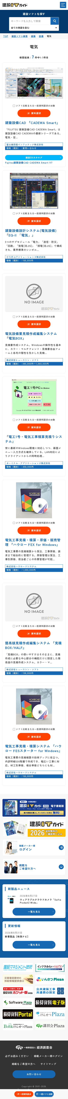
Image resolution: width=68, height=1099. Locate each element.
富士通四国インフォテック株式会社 (24, 144)
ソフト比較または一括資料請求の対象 (35, 105)
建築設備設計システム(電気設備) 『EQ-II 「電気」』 (31, 232)
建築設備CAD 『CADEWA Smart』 (32, 122)
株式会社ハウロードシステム (21, 566)
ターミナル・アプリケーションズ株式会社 (28, 463)
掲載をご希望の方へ (23, 1064)
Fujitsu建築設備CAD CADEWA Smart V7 (28, 162)
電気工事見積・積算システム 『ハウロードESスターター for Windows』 (33, 748)
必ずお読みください (17, 1056)
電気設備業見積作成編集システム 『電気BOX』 (31, 336)
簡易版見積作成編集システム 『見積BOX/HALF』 (33, 645)
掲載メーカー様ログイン (48, 1056)
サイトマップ (48, 1064)
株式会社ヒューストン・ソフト (22, 360)
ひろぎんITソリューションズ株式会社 (26, 257)
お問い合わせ (34, 1074)
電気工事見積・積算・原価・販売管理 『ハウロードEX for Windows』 (33, 542)
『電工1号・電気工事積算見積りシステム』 (33, 439)
